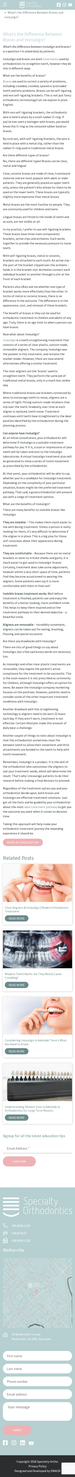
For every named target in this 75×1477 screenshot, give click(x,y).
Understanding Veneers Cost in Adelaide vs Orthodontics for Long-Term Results (32, 1108)
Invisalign (9, 340)
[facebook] (59, 5)
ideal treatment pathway (40, 807)
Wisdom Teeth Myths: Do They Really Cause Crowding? (33, 975)
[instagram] (64, 5)
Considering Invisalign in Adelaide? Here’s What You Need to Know (36, 1042)
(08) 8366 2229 (21, 1241)
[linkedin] (22, 1443)
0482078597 (19, 1233)
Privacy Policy (37, 1466)
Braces (7, 81)
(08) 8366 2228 (21, 1226)
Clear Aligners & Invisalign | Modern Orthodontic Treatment (36, 909)
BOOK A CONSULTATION (23, 842)
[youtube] (70, 5)
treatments (50, 59)
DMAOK (56, 1471)
